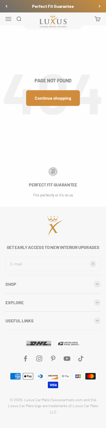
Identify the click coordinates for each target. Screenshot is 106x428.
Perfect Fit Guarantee (53, 6)
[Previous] (6, 6)
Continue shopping (53, 97)
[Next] (100, 6)
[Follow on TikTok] (81, 358)
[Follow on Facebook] (25, 358)
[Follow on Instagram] (39, 358)
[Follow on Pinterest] (53, 358)
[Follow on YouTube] (67, 358)
